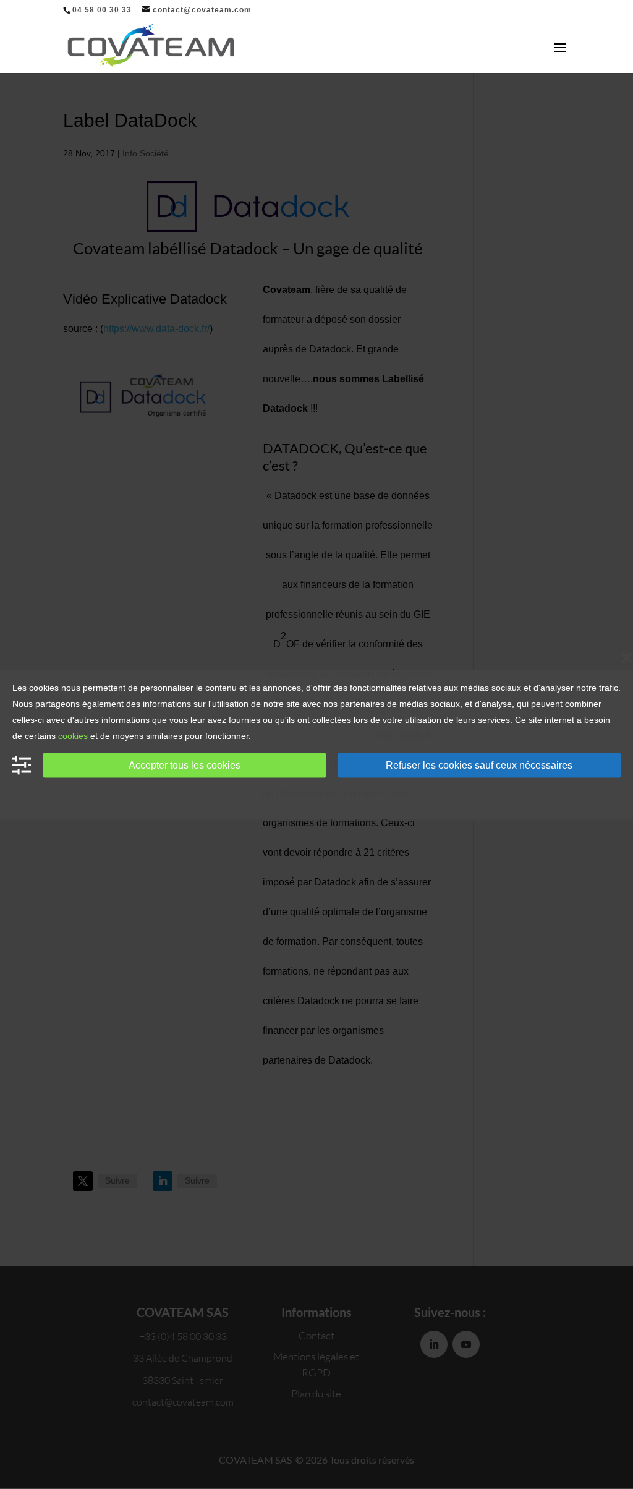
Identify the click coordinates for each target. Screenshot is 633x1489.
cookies (73, 736)
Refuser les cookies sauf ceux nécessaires (479, 764)
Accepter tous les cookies (184, 764)
